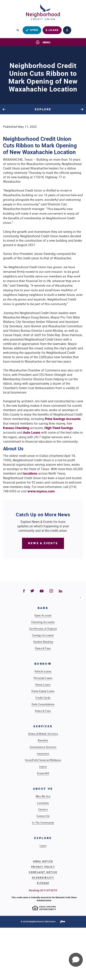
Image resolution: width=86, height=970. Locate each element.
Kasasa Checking (16, 428)
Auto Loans (31, 432)
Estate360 (43, 773)
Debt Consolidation (43, 704)
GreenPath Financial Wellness (43, 760)
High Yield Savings (58, 428)
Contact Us (43, 816)
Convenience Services (43, 747)
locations (30, 473)
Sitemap (43, 883)
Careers (43, 809)
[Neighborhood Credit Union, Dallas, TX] (43, 13)
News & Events (43, 543)
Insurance (43, 753)
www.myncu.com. (41, 491)
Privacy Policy (43, 866)
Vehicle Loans (42, 671)
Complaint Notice (43, 872)
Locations (43, 803)
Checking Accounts (43, 622)
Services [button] (42, 726)
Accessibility (43, 877)
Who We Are (43, 796)
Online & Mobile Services (43, 734)
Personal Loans (43, 678)
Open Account (43, 615)
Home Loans (43, 684)
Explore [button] (43, 838)
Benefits (43, 740)
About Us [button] (43, 788)
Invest (43, 766)
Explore (43, 109)
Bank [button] (43, 608)
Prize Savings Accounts (63, 419)
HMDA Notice (43, 861)
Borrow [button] (43, 664)
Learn (43, 845)
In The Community (43, 822)
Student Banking (43, 641)
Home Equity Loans (43, 691)
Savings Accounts (43, 635)
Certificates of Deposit (43, 628)
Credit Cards (43, 697)
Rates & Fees (43, 648)
